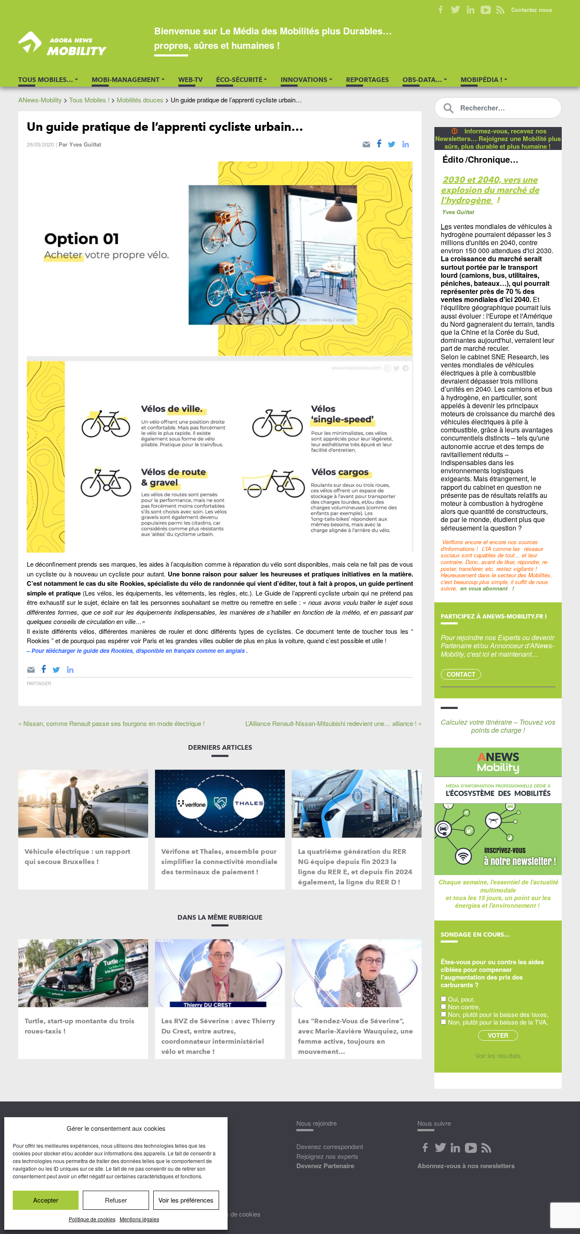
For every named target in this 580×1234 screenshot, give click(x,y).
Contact (461, 674)
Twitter (455, 9)
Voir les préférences (186, 1199)
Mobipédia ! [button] (481, 80)
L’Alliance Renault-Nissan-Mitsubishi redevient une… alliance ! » (333, 723)
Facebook (441, 9)
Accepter (45, 1199)
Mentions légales (139, 1219)
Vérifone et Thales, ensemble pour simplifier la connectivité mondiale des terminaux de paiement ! (219, 861)
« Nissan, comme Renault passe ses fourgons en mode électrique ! (111, 723)
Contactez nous (531, 10)
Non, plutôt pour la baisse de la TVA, (498, 1021)
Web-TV (190, 80)
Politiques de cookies (231, 1213)
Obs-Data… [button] (422, 80)
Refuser (116, 1199)
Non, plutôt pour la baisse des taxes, (498, 1014)
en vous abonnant (483, 588)
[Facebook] (379, 142)
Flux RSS (500, 9)
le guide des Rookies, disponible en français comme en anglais (161, 651)
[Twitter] (392, 142)
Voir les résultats (498, 1055)
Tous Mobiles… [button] (45, 80)
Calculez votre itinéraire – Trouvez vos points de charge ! (498, 726)
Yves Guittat (85, 144)
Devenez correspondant (329, 1146)
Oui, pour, (461, 998)
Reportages (367, 80)
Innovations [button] (304, 80)
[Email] (366, 142)
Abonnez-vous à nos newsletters (466, 1165)
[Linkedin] (405, 142)
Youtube (485, 9)
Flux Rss (486, 1148)
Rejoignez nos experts (327, 1156)
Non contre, (464, 1006)
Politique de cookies (92, 1219)
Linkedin (470, 9)
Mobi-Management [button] (126, 80)
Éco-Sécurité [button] (239, 80)
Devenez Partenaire (325, 1165)
